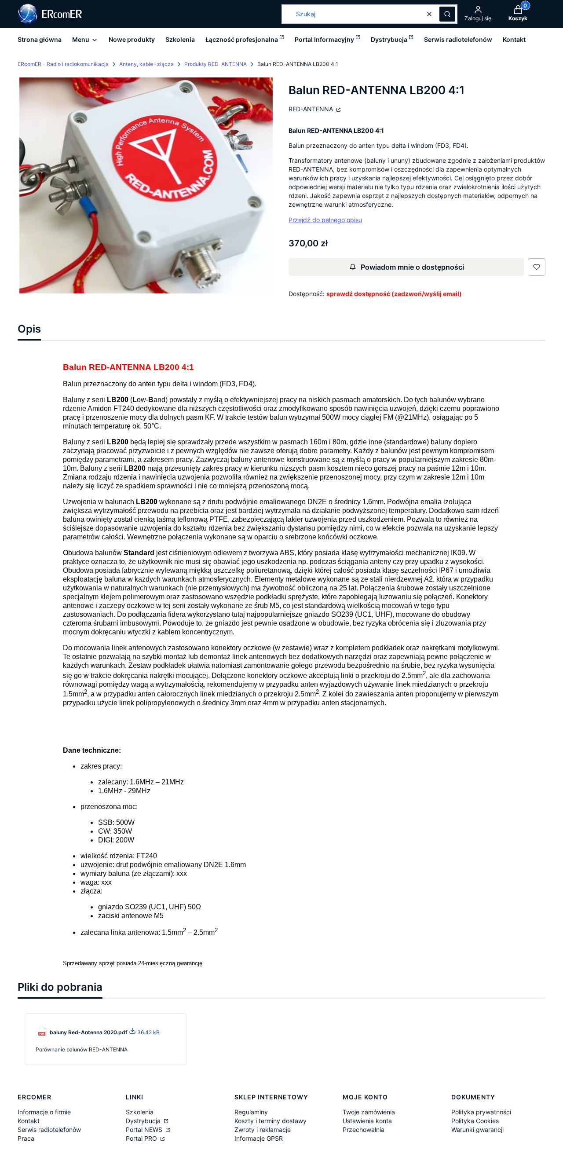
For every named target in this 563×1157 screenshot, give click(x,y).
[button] (447, 14)
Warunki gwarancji (477, 1129)
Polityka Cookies (475, 1120)
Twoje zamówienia (369, 1112)
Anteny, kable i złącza (146, 64)
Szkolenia (140, 1112)
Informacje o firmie (44, 1112)
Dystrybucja (144, 1120)
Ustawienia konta (367, 1120)
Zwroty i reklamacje (262, 1129)
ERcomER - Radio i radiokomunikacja (63, 64)
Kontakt (29, 1120)
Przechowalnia (363, 1129)
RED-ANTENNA (312, 109)
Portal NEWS (145, 1129)
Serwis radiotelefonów (49, 1129)
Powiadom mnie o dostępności (412, 267)
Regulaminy (251, 1112)
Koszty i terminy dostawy (270, 1120)
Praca (26, 1138)
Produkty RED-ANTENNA (215, 64)
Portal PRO (142, 1138)
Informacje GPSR (258, 1138)
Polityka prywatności (481, 1112)
